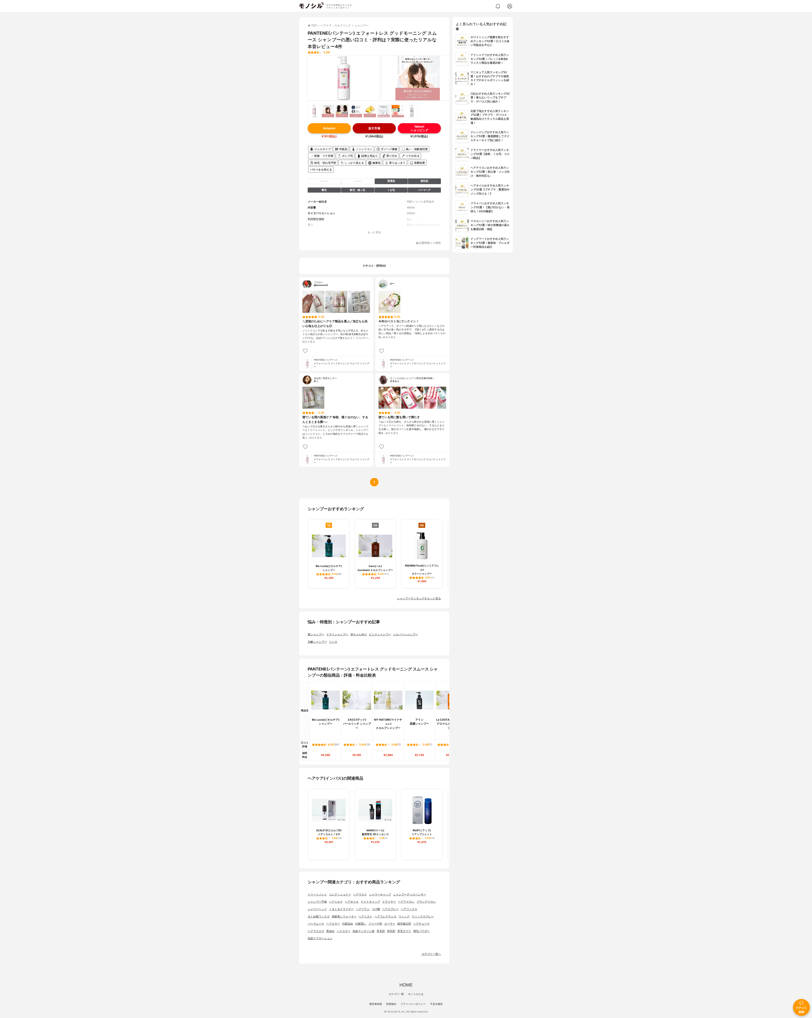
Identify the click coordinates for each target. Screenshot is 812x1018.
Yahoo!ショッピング (419, 128)
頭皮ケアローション (320, 938)
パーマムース (316, 923)
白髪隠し (360, 923)
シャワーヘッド (317, 909)
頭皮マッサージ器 (363, 931)
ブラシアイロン (426, 901)
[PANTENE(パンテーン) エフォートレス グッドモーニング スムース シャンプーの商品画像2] (418, 78)
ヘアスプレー (390, 909)
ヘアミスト (365, 916)
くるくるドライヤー (341, 909)
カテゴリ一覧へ (431, 954)
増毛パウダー (421, 931)
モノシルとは (415, 994)
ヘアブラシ (363, 909)
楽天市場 (374, 128)
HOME (406, 985)
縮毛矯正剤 (404, 923)
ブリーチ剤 (375, 923)
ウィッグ (404, 916)
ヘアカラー (333, 923)
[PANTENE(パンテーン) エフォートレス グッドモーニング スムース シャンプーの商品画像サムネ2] (328, 111)
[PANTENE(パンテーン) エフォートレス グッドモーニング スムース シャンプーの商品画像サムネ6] (383, 111)
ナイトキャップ (370, 901)
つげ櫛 (376, 909)
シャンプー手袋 (317, 901)
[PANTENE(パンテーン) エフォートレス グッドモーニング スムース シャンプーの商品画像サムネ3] (342, 111)
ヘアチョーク (421, 923)
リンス (333, 641)
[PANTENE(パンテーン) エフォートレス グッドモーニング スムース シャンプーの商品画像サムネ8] (411, 111)
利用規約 (391, 1004)
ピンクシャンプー (380, 634)
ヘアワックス (409, 909)
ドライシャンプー (337, 634)
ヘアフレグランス (385, 916)
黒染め (330, 931)
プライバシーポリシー (413, 1004)
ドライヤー (389, 901)
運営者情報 (375, 1004)
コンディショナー (340, 894)
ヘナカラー (343, 931)
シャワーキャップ (380, 894)
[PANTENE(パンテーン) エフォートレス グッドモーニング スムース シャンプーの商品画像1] (344, 78)
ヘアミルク (336, 901)
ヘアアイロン (406, 901)
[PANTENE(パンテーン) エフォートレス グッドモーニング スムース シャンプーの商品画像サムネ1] (314, 111)
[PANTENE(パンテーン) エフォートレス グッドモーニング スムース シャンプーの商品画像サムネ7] (397, 111)
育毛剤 (381, 931)
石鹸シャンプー (317, 641)
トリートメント (317, 894)
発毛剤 (391, 931)
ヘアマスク (360, 894)
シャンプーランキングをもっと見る (419, 598)
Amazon (329, 128)
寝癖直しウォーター (344, 916)
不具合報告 (436, 1004)
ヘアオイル (352, 901)
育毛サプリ (404, 931)
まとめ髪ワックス (319, 916)
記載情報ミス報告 (430, 243)
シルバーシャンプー (405, 634)
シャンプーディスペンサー (409, 894)
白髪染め (347, 923)
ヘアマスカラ (316, 931)
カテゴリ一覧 (396, 994)
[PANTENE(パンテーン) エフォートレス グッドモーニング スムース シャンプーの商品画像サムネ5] (369, 111)
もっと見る (374, 232)
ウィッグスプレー (423, 916)
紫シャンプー (316, 634)
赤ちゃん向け (358, 634)
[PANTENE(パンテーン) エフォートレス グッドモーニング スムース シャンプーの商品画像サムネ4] (356, 111)
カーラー (389, 923)
